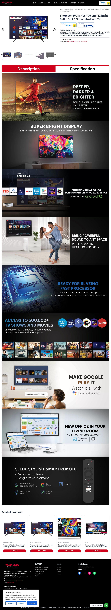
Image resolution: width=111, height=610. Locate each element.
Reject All (21, 603)
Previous (2, 55)
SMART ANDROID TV (77, 9)
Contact (72, 3)
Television (67, 9)
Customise (10, 603)
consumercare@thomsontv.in (15, 580)
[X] (84, 573)
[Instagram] (89, 573)
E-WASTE (81, 3)
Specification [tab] (82, 68)
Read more (14, 551)
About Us (42, 3)
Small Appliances (60, 3)
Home (34, 3)
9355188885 (10, 582)
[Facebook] (79, 573)
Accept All (32, 603)
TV (49, 3)
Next (55, 55)
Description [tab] (29, 68)
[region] (21, 598)
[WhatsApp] (94, 573)
